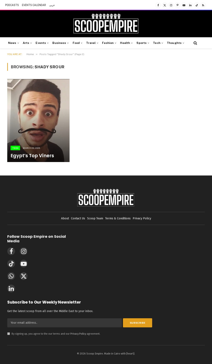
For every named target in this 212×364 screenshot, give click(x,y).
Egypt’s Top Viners (32, 156)
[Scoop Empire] (106, 23)
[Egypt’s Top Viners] (38, 120)
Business (59, 42)
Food (76, 42)
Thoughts (174, 42)
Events (41, 42)
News (12, 42)
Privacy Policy (78, 333)
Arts (26, 42)
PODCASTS (12, 5)
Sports (141, 42)
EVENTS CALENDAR (34, 5)
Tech (156, 42)
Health (125, 42)
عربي (52, 5)
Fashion (108, 42)
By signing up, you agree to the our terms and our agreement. (53, 333)
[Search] (195, 43)
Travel (91, 42)
